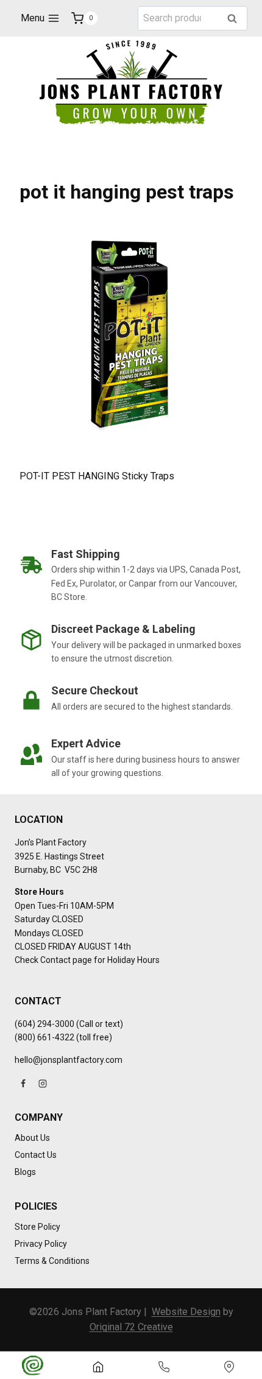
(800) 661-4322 (44, 1037)
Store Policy (37, 1227)
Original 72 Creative (131, 1327)
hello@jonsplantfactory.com (68, 1060)
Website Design (186, 1311)
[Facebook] (23, 1083)
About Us (32, 1138)
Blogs (25, 1172)
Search (235, 19)
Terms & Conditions (52, 1261)
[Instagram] (42, 1083)
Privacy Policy (41, 1244)
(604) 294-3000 (44, 1024)
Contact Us (36, 1155)
